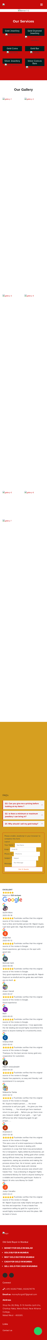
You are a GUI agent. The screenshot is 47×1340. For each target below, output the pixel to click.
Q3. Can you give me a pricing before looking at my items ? (22, 804)
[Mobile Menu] (42, 4)
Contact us (7, 1330)
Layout (7, 842)
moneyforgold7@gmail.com (24, 1294)
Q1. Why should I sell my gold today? (21, 824)
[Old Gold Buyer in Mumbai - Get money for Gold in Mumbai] (14, 5)
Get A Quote (23, 869)
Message (8, 863)
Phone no (9, 854)
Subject (8, 858)
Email (7, 849)
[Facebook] (5, 1275)
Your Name (9, 845)
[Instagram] (11, 1275)
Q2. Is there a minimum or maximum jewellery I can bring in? (21, 815)
